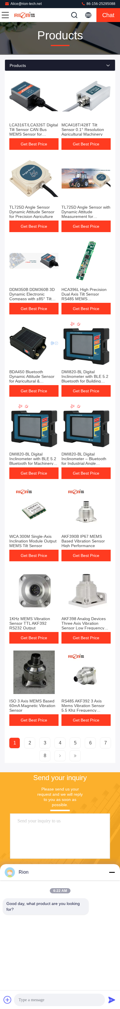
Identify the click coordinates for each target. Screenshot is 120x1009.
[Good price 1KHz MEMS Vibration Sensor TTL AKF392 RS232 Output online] (34, 590)
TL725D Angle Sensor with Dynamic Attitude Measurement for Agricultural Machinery (85, 214)
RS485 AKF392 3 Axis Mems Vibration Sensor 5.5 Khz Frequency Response (83, 708)
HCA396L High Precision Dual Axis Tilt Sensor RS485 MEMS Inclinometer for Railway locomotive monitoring (84, 298)
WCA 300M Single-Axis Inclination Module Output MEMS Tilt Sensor (33, 541)
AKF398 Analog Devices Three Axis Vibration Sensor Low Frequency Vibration (83, 625)
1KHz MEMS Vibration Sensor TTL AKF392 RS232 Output (29, 623)
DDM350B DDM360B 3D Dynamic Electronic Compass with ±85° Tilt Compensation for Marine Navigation (32, 298)
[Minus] (111, 872)
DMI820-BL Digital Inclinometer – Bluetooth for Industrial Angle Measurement (83, 461)
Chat (108, 15)
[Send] (112, 999)
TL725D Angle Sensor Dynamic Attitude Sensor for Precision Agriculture (31, 212)
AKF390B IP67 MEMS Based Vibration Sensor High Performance (83, 541)
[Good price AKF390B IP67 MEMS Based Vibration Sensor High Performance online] (86, 507)
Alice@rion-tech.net (26, 4)
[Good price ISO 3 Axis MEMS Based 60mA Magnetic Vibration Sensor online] (34, 672)
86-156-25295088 (100, 4)
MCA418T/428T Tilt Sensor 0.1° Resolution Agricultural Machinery (82, 129)
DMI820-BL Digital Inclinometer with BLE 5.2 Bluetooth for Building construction (84, 378)
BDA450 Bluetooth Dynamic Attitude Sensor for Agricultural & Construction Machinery (31, 378)
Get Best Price (34, 144)
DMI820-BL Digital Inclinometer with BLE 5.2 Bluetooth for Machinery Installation (32, 461)
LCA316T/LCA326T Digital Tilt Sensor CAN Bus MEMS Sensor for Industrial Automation (33, 132)
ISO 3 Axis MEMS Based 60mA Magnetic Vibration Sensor (32, 706)
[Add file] (7, 999)
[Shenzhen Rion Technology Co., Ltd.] (24, 15)
